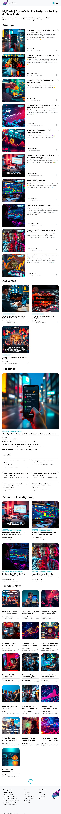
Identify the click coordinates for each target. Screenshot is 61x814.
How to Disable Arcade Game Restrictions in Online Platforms (9, 676)
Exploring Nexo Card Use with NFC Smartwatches (30, 802)
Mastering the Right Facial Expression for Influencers (42, 575)
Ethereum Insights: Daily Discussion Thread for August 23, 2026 (49, 613)
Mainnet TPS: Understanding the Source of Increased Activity (49, 707)
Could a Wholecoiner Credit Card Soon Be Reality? (49, 644)
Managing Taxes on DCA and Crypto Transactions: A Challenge (14, 533)
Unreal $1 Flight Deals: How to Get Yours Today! (9, 739)
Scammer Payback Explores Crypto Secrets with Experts (30, 676)
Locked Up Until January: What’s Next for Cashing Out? (29, 739)
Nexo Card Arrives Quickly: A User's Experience (9, 802)
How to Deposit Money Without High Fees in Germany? (49, 802)
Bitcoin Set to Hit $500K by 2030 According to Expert (20, 449)
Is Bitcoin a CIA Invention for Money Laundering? (18, 442)
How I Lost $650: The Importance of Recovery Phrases (30, 613)
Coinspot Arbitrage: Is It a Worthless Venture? (49, 676)
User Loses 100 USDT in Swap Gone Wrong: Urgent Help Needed (30, 771)
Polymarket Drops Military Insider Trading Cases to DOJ (43, 317)
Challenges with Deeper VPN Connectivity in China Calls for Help (10, 644)
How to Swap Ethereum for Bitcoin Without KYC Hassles (10, 771)
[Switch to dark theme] (53, 3)
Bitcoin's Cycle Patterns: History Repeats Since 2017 (30, 644)
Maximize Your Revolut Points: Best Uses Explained (30, 707)
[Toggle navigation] (57, 3)
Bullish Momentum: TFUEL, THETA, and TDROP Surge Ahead (49, 739)
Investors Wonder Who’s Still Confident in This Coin (9, 707)
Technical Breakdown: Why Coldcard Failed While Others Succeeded (14, 317)
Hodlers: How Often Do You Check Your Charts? (13, 575)
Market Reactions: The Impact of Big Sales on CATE (9, 613)
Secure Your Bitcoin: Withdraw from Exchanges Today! (20, 444)
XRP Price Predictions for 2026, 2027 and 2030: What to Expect (23, 447)
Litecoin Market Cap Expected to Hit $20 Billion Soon (49, 771)
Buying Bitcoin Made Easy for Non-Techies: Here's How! (44, 533)
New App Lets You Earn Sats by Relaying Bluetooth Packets (29, 434)
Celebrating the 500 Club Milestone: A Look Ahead (15, 357)
